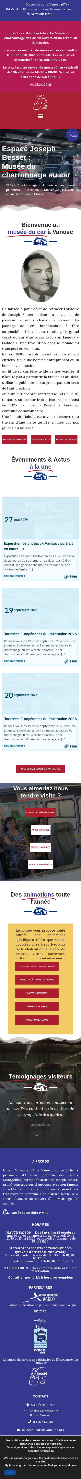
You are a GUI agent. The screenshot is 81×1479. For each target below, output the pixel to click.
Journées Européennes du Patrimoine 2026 (40, 634)
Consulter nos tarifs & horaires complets (40, 1277)
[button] (40, 116)
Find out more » (14, 576)
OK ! (10, 1472)
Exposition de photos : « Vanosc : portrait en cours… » (38, 546)
